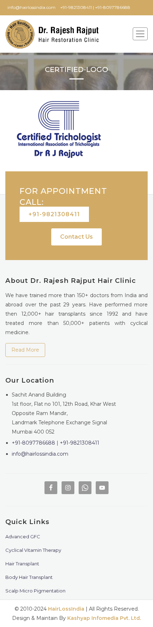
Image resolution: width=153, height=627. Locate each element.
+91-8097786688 (33, 443)
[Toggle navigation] (140, 33)
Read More (25, 350)
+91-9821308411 (54, 214)
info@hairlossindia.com (40, 454)
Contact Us (76, 236)
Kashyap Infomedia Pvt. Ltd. (104, 618)
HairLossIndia (66, 609)
